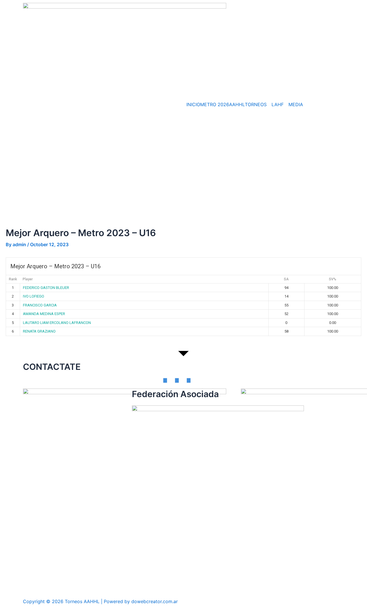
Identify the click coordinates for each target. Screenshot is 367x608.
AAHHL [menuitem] (237, 104)
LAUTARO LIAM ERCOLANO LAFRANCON (57, 322)
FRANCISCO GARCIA (40, 305)
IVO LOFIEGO (33, 296)
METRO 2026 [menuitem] (214, 104)
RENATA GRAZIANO (39, 331)
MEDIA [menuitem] (295, 104)
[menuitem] (258, 104)
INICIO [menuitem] (193, 104)
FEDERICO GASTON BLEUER (46, 287)
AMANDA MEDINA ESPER (44, 314)
